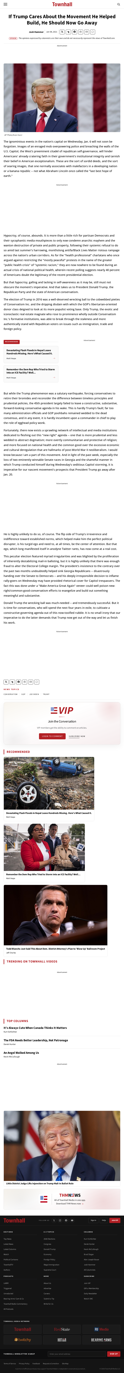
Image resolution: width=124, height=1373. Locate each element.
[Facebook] (66, 1220)
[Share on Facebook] (74, 32)
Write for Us (48, 1304)
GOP (23, 694)
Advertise (47, 1288)
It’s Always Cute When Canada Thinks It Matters (35, 1028)
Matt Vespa (10, 817)
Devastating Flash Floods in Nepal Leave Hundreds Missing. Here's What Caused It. (49, 813)
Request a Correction (51, 1363)
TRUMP (46, 694)
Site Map (65, 1363)
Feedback (36, 1363)
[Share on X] (62, 32)
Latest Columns (10, 1249)
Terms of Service (10, 1363)
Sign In (93, 1220)
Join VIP (115, 1220)
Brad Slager (89, 1254)
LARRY (6, 1283)
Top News (7, 1239)
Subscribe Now (77, 736)
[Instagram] (60, 1220)
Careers (47, 1293)
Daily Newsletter (90, 1293)
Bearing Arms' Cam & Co (14, 1298)
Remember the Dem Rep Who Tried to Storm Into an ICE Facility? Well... (43, 874)
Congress (47, 1244)
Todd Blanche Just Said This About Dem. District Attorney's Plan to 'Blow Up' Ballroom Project (55, 949)
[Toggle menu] (5, 4)
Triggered (7, 1288)
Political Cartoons (11, 1259)
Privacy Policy (24, 1363)
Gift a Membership (91, 1288)
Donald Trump (49, 1249)
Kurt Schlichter (90, 1239)
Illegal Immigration (51, 1264)
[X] (54, 1220)
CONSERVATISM (11, 694)
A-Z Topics (49, 1232)
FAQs (104, 1220)
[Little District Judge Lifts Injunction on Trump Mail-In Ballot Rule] (62, 1145)
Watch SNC (88, 1298)
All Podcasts (8, 1309)
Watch (6, 1254)
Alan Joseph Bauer (91, 1259)
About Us (47, 1283)
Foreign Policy (49, 1259)
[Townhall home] (14, 1220)
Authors (7, 1270)
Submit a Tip (49, 1298)
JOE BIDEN (34, 694)
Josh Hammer (36, 32)
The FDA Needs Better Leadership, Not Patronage (36, 1040)
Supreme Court (50, 1270)
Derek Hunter (89, 1244)
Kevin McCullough (91, 1249)
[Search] (119, 4)
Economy (47, 1254)
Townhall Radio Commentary (15, 1304)
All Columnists (89, 1270)
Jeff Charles (11, 952)
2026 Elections (49, 1239)
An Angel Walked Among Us (21, 1053)
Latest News (8, 1244)
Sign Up (114, 1354)
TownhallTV (8, 1264)
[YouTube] (72, 1220)
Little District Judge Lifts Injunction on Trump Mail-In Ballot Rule (39, 1183)
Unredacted (8, 1293)
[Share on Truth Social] (68, 32)
